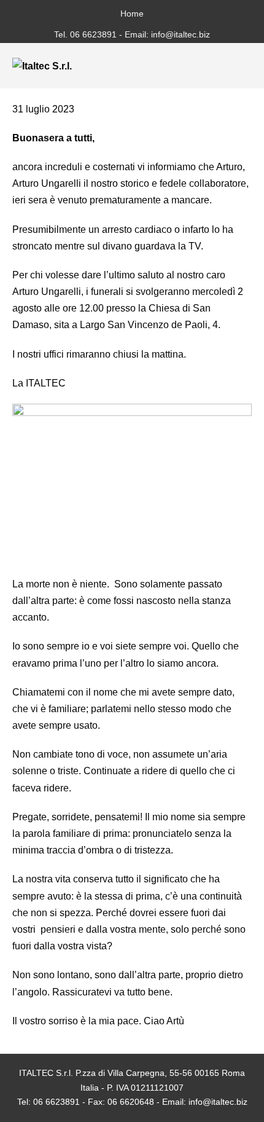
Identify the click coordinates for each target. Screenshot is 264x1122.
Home (132, 13)
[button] (225, 65)
